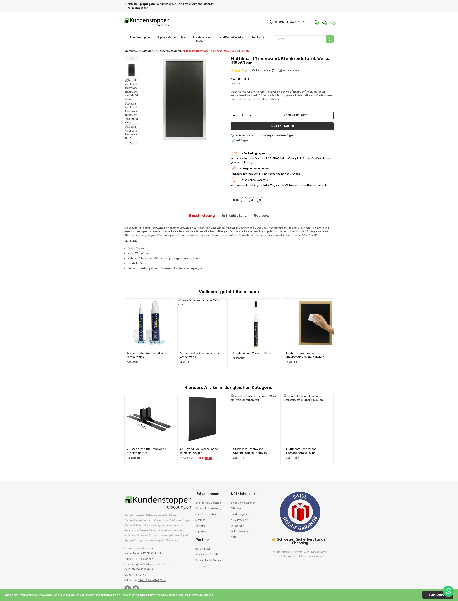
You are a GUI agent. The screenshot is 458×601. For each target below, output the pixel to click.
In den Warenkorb (295, 115)
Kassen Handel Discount (209, 560)
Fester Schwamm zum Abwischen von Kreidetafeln (305, 355)
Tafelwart (201, 566)
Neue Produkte (239, 520)
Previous (148, 100)
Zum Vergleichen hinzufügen (277, 135)
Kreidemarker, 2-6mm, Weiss (252, 353)
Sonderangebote (240, 514)
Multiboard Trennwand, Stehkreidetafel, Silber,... (302, 451)
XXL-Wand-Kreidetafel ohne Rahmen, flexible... (199, 451)
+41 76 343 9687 (294, 22)
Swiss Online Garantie (243, 502)
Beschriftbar (202, 548)
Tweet (252, 200)
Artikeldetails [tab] (234, 215)
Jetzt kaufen (284, 126)
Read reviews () (266, 70)
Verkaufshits (238, 525)
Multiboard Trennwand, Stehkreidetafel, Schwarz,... (252, 451)
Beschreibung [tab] (202, 215)
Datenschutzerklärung (208, 508)
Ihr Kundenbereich (241, 531)
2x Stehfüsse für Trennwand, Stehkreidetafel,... (147, 451)
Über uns (200, 525)
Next (221, 100)
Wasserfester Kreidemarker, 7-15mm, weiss (147, 355)
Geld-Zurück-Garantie (208, 502)
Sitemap (200, 520)
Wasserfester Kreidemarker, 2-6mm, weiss (200, 355)
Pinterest (260, 200)
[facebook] (127, 588)
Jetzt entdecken (138, 7)
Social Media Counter (207, 554)
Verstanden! (438, 594)
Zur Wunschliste (244, 135)
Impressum (201, 531)
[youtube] (136, 588)
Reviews (261, 215)
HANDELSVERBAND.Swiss (152, 580)
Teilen (244, 200)
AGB (233, 537)
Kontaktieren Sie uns (207, 514)
